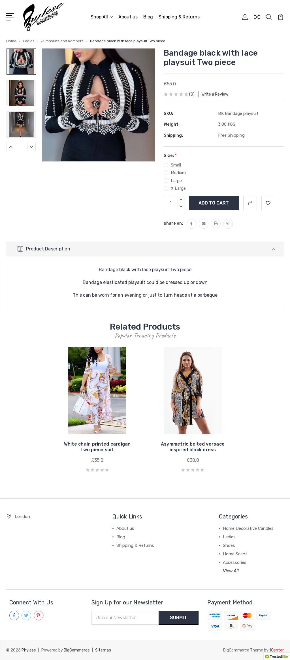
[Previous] (11, 147)
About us (128, 17)
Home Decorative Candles (248, 528)
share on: (173, 223)
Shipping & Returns (179, 17)
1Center (276, 650)
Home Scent (235, 553)
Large (176, 180)
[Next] (31, 147)
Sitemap (103, 650)
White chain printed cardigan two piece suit (97, 446)
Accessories (234, 562)
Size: (170, 155)
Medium (178, 172)
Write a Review (214, 94)
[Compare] (257, 20)
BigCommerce (77, 650)
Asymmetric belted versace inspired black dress (193, 446)
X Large (178, 188)
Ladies (229, 536)
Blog (148, 17)
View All (231, 570)
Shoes (229, 545)
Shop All (99, 17)
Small (176, 165)
